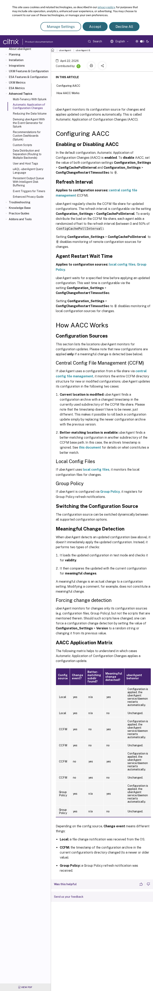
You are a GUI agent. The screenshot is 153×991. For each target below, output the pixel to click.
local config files (122, 264)
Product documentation (34, 41)
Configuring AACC (68, 85)
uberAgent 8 (83, 50)
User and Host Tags (25, 163)
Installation (16, 60)
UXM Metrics (17, 82)
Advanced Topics (20, 93)
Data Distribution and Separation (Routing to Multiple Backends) (27, 154)
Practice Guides (19, 213)
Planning (14, 54)
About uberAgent (20, 49)
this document (90, 447)
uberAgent (65, 50)
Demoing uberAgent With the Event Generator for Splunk (29, 123)
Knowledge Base (20, 207)
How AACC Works (67, 93)
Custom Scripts (22, 145)
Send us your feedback (68, 896)
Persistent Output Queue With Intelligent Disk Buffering (28, 182)
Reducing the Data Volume (30, 113)
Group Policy (110, 492)
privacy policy (106, 7)
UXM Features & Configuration (29, 71)
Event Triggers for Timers (29, 191)
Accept (95, 26)
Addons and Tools (20, 219)
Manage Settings (61, 26)
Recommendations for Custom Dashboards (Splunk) (27, 135)
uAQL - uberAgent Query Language (28, 170)
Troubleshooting (19, 202)
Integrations (17, 65)
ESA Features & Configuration (28, 77)
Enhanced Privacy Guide (28, 196)
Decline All (124, 26)
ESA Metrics (17, 88)
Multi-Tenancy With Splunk (30, 99)
